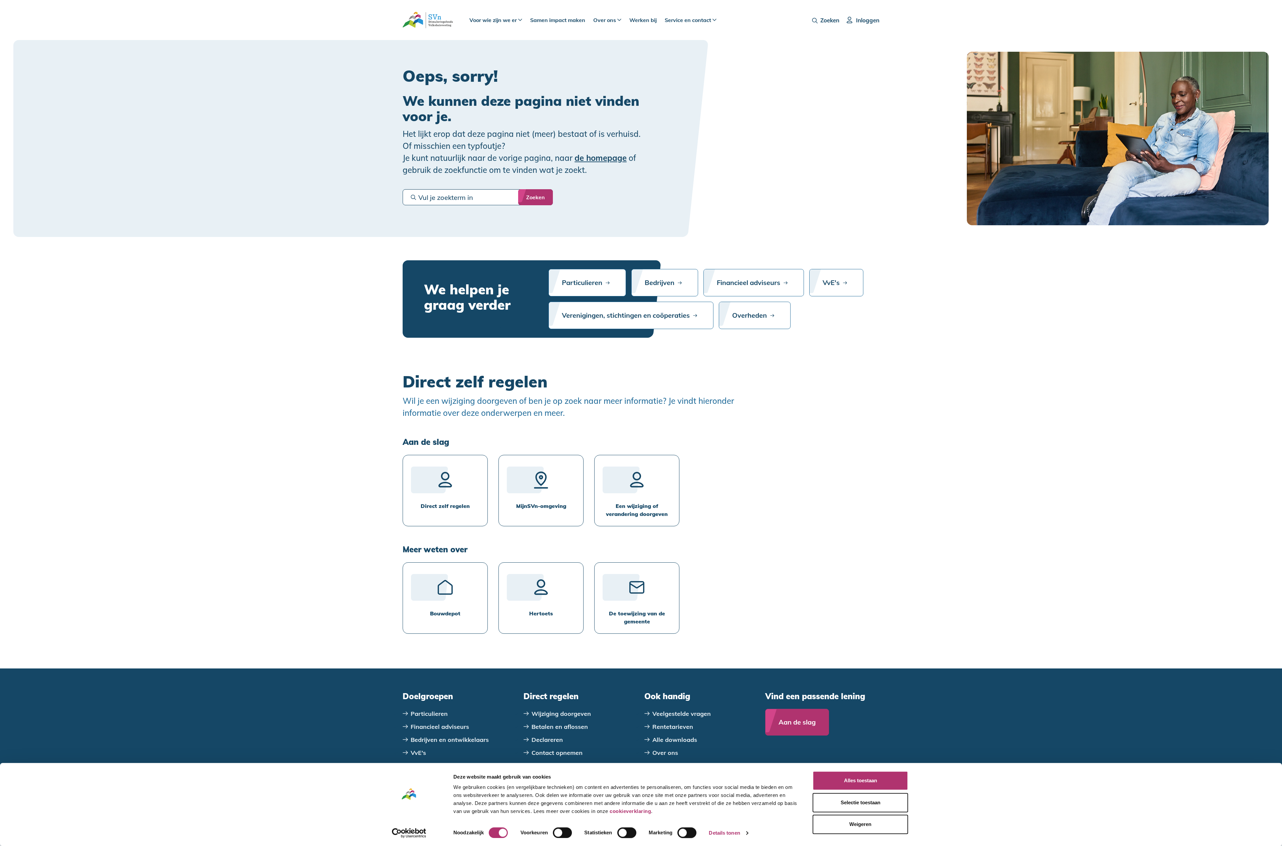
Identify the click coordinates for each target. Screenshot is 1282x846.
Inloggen (867, 20)
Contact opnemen (557, 753)
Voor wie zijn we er (493, 20)
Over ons (605, 20)
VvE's (831, 282)
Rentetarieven (672, 727)
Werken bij (643, 20)
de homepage (601, 158)
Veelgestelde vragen (681, 714)
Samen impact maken (557, 20)
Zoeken (829, 20)
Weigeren (860, 824)
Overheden (749, 315)
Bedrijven (659, 282)
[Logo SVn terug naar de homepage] (428, 20)
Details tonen (724, 833)
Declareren (547, 740)
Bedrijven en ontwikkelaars (450, 740)
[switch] (562, 832)
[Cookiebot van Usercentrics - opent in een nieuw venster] (409, 833)
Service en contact (688, 20)
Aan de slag (797, 722)
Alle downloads (674, 740)
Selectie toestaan (860, 802)
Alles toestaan (860, 780)
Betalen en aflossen (559, 727)
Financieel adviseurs (748, 282)
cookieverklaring (630, 811)
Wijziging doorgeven (561, 714)
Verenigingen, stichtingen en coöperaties (626, 315)
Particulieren (582, 282)
